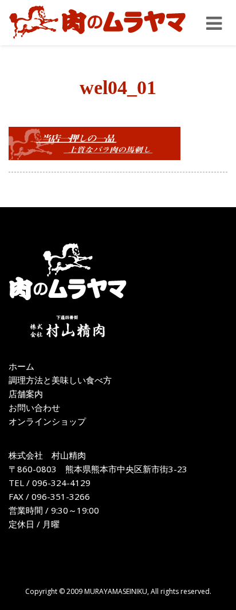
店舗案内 (26, 393)
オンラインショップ (47, 421)
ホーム (21, 366)
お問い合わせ (34, 407)
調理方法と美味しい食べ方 (60, 380)
